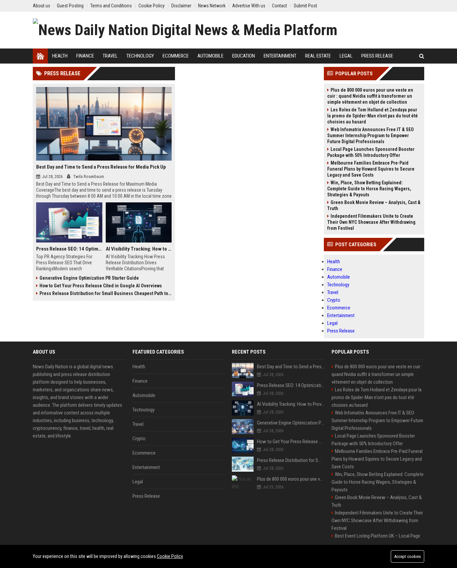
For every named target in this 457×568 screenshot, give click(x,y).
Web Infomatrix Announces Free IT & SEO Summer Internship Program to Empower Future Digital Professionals (370, 135)
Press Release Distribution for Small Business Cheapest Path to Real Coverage (105, 293)
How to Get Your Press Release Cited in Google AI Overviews (100, 285)
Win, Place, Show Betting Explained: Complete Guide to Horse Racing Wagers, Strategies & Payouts (369, 188)
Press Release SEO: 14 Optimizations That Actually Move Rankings (69, 249)
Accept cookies (407, 556)
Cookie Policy (170, 556)
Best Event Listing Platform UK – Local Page (377, 536)
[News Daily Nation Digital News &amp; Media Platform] (185, 30)
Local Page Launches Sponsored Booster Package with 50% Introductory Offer (371, 152)
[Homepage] (40, 56)
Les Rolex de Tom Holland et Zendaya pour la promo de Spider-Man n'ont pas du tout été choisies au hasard (372, 115)
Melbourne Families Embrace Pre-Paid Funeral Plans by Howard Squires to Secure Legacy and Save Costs (371, 169)
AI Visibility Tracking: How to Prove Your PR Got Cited (139, 249)
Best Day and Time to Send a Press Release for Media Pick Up (101, 167)
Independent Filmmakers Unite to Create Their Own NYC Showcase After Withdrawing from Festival (371, 222)
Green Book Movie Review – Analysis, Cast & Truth (374, 205)
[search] (421, 56)
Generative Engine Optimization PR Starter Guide (89, 278)
